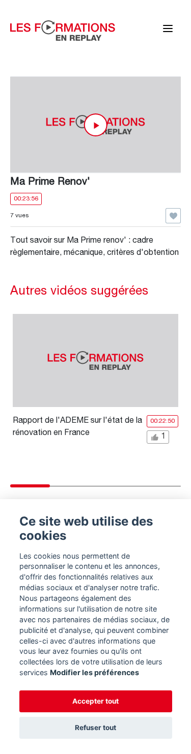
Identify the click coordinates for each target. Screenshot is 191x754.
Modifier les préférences (94, 672)
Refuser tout (95, 727)
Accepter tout (95, 701)
